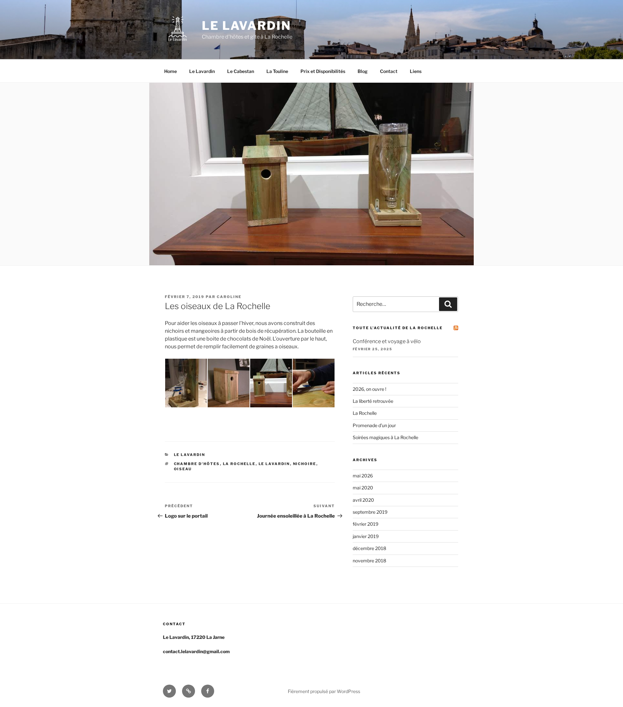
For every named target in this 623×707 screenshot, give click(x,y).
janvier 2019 (366, 536)
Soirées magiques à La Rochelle (385, 437)
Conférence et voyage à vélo (387, 341)
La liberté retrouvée (373, 401)
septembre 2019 (370, 512)
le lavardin (274, 463)
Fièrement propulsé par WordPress (324, 691)
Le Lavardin (246, 25)
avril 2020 (363, 500)
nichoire (304, 463)
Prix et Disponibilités (322, 71)
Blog (363, 71)
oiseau (183, 469)
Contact (388, 71)
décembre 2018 (369, 548)
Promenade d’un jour (374, 425)
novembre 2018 (369, 560)
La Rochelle (365, 413)
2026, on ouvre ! (369, 389)
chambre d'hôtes (197, 463)
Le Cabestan (240, 71)
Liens (415, 71)
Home (170, 71)
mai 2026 (363, 475)
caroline (229, 296)
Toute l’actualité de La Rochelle (398, 328)
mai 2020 (363, 487)
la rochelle (239, 463)
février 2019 (365, 524)
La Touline (277, 71)
